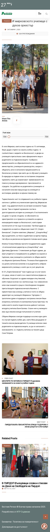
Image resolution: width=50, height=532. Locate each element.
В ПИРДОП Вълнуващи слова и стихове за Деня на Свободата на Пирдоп (25, 484)
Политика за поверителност (25, 522)
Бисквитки (7, 522)
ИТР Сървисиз (23, 512)
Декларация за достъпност (15, 527)
